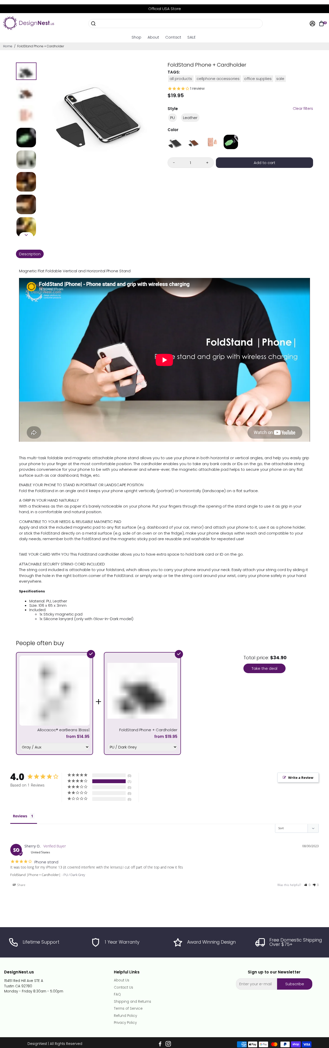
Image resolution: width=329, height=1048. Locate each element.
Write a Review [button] (300, 777)
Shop (136, 37)
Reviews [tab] (20, 816)
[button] (307, 885)
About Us (121, 980)
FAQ (117, 994)
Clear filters (303, 108)
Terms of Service (128, 1009)
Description (30, 254)
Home (7, 46)
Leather (190, 117)
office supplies (258, 78)
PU (172, 117)
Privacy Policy (125, 1023)
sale (280, 78)
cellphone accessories (218, 78)
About (153, 37)
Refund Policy (125, 1016)
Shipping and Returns (132, 1002)
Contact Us (123, 988)
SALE (191, 37)
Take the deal (264, 668)
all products (181, 78)
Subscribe (294, 984)
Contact (173, 37)
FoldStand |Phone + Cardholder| (35, 874)
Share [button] (20, 885)
